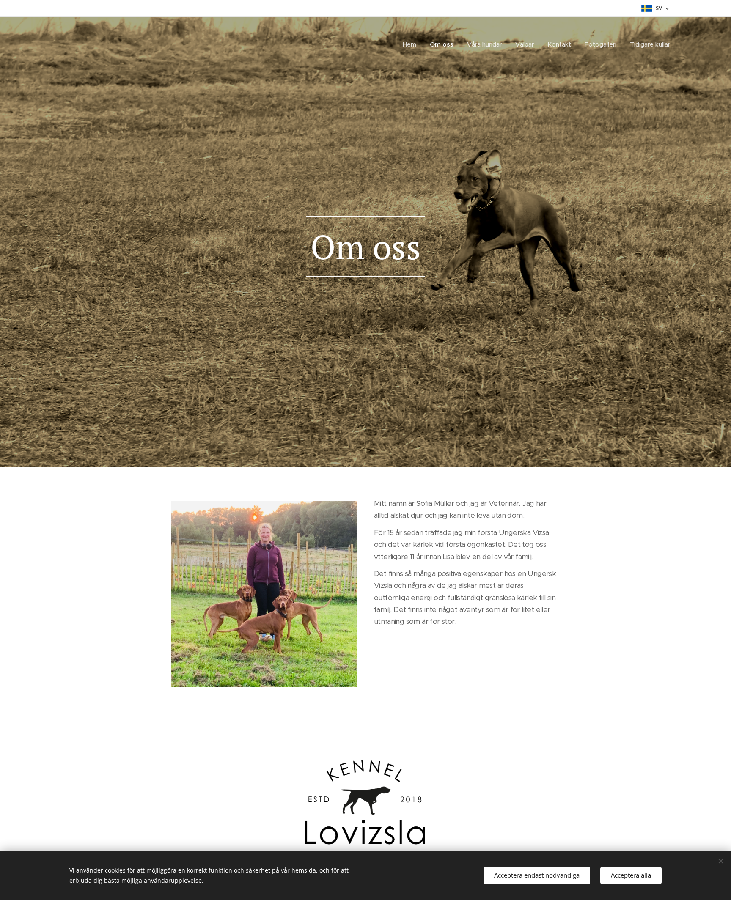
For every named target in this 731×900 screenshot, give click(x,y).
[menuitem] (412, 44)
